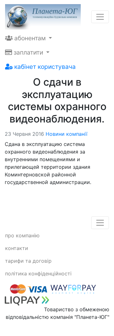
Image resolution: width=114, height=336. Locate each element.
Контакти (16, 248)
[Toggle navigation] (100, 16)
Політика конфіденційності (38, 273)
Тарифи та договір (28, 261)
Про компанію (22, 235)
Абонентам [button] (30, 38)
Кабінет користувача (44, 66)
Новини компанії (66, 134)
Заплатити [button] (28, 52)
